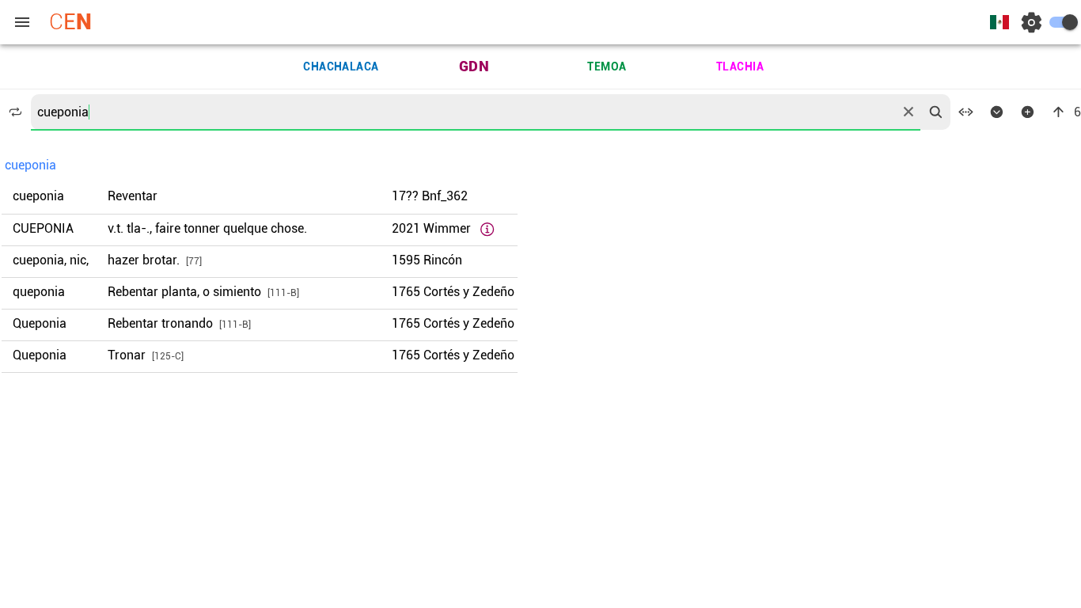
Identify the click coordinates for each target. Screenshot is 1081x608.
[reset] (908, 112)
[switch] (1063, 22)
